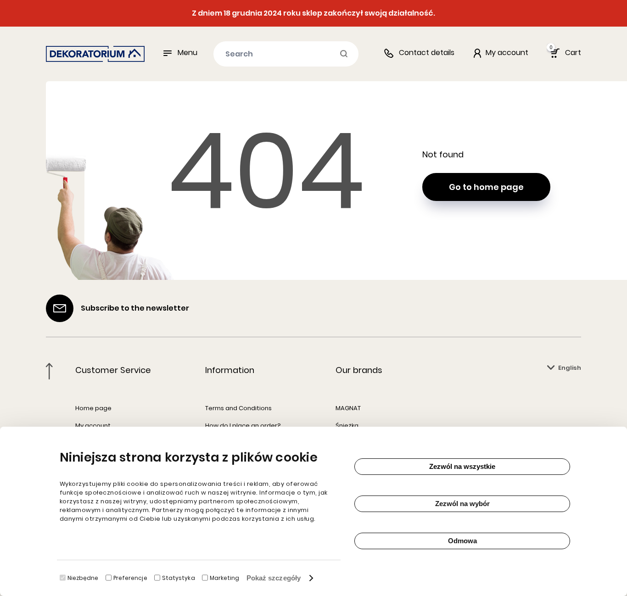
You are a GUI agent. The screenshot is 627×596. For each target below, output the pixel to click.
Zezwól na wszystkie (462, 466)
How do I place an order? (243, 425)
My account (93, 425)
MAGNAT (348, 408)
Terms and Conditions (238, 408)
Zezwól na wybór (462, 503)
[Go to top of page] (49, 371)
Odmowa (462, 541)
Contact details (426, 52)
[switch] (109, 577)
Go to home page (486, 187)
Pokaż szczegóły (273, 578)
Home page (93, 408)
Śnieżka (347, 425)
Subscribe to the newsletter (135, 308)
